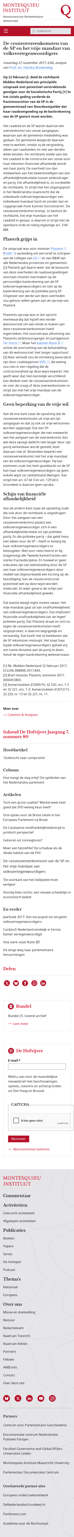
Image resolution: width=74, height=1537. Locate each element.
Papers (8, 1246)
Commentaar (17, 1196)
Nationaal (10, 1287)
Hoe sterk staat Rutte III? (21, 942)
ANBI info (10, 1367)
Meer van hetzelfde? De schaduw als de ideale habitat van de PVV (32, 850)
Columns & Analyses (22, 715)
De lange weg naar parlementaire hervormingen (28, 952)
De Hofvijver (12, 1262)
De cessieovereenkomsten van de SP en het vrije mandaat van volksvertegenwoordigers (36, 866)
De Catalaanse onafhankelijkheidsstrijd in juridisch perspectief (34, 830)
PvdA (8, 253)
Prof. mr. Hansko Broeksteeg (30, 67)
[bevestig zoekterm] (33, 31)
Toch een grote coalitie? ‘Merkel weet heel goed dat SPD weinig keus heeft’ (34, 805)
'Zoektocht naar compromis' (24, 758)
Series (7, 1254)
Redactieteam (13, 1328)
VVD (42, 362)
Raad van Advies (15, 1344)
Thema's (12, 1279)
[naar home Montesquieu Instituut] (21, 7)
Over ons (12, 1304)
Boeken (8, 1238)
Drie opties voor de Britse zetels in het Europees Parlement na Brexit (31, 817)
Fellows (8, 1359)
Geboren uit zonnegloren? (22, 840)
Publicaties (14, 1230)
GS (35, 258)
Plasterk (57, 248)
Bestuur (9, 1320)
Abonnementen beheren (31, 1149)
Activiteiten (15, 1205)
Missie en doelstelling (19, 1312)
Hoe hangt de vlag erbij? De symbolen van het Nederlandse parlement (34, 780)
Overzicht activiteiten (19, 1213)
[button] (9, 1398)
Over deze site (13, 1383)
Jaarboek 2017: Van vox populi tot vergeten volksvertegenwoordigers (35, 919)
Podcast (9, 1270)
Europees (10, 1295)
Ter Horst (10, 343)
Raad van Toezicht (16, 1336)
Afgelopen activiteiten (19, 1221)
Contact (9, 1375)
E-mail (13, 1060)
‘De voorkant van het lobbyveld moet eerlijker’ (30, 882)
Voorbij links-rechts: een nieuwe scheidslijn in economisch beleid (37, 895)
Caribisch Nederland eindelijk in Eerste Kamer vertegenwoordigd (32, 932)
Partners (9, 1351)
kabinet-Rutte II (48, 343)
